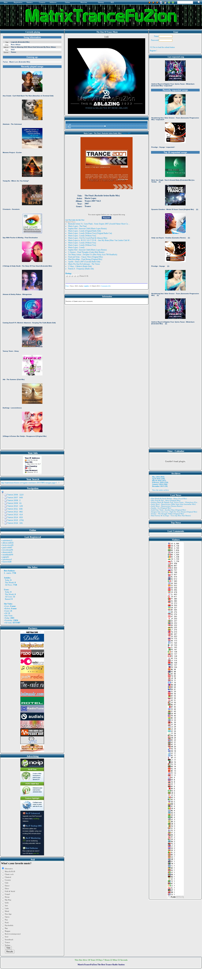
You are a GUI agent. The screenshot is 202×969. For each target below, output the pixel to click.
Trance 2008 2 (14, 500)
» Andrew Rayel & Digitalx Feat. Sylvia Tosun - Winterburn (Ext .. (174, 502)
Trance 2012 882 (15, 512)
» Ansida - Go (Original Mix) (160, 508)
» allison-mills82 (7, 543)
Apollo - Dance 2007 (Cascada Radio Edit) (84, 262)
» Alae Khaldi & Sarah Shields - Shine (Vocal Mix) (168, 498)
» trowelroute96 (7, 550)
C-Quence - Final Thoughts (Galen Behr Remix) (86, 252)
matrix (8, 573)
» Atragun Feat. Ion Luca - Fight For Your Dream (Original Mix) (173, 512)
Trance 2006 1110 (15, 495)
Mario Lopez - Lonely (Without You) (82, 236)
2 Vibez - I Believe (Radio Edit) (80, 266)
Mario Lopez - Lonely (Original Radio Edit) (84, 231)
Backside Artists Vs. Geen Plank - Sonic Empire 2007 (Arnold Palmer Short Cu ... (99, 224)
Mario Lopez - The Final (77, 226)
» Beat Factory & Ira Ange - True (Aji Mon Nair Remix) (170, 515)
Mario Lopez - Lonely (76, 247)
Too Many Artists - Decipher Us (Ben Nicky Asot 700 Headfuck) (92, 254)
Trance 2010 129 (15, 506)
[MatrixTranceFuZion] (169, 2)
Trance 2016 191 (15, 523)
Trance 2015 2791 (15, 520)
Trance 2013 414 (15, 515)
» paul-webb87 (6, 547)
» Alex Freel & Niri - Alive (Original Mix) (165, 500)
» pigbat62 (5, 557)
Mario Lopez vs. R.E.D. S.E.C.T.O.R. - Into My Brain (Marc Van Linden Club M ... (99, 240)
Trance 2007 (126, 133)
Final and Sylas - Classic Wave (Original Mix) (85, 257)
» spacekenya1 (6, 559)
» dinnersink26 (6, 552)
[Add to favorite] (173, 2)
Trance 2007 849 (15, 497)
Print (67, 286)
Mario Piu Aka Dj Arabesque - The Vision (84, 264)
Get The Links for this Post (74, 220)
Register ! (153, 50)
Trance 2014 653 (15, 517)
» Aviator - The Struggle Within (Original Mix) (167, 514)
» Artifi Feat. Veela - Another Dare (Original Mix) (168, 510)
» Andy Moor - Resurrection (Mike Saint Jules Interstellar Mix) (173, 504)
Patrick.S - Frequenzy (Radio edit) (81, 269)
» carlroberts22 (6, 540)
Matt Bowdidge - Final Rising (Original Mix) (85, 259)
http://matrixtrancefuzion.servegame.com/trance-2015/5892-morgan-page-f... (29, 483)
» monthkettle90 (7, 555)
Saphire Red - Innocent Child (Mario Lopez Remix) (87, 228)
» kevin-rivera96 (7, 545)
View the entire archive (160, 490)
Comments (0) (105, 286)
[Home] (165, 2)
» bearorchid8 (6, 562)
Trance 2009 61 (14, 503)
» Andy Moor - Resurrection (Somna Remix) (166, 506)
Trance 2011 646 (15, 509)
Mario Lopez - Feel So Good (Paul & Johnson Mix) (87, 238)
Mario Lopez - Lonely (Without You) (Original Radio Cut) (90, 233)
